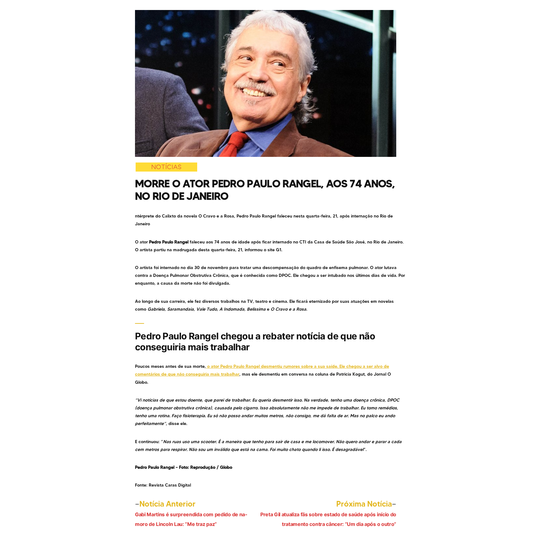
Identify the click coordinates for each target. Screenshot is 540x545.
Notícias (166, 167)
